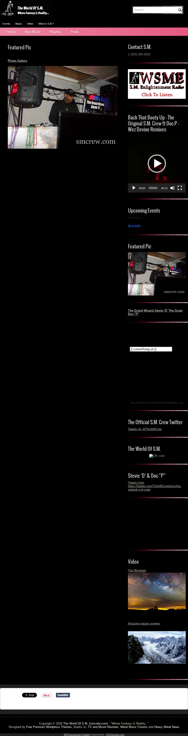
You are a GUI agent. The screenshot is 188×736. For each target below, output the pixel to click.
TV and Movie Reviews (103, 727)
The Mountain (137, 570)
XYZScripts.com (115, 734)
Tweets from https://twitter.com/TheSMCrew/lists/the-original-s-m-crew (154, 486)
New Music (33, 32)
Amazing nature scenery (144, 623)
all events (134, 225)
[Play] (134, 188)
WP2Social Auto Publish (77, 734)
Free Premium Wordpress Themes (49, 727)
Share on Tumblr (63, 695)
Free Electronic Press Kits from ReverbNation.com (157, 402)
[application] (157, 164)
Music (18, 23)
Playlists (55, 32)
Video (30, 23)
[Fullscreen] (179, 188)
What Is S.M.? (46, 23)
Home (11, 32)
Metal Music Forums (134, 727)
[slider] (153, 188)
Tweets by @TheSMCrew (145, 429)
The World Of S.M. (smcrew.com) (85, 723)
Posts (75, 32)
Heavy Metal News (166, 727)
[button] (157, 163)
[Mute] (172, 188)
